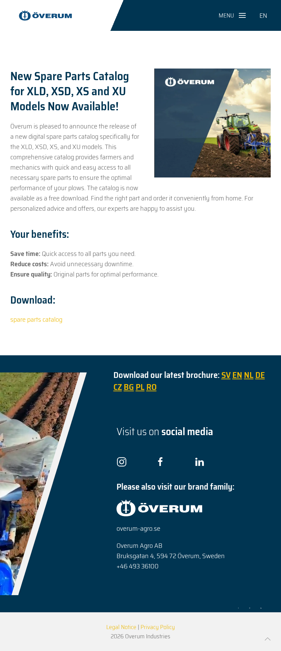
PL (140, 387)
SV (226, 375)
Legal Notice (121, 627)
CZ (117, 387)
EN (263, 15)
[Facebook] (160, 461)
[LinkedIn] (199, 461)
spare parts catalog (36, 319)
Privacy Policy (157, 627)
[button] (232, 15)
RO (151, 387)
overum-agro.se (138, 528)
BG (129, 387)
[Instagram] (122, 461)
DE (260, 375)
